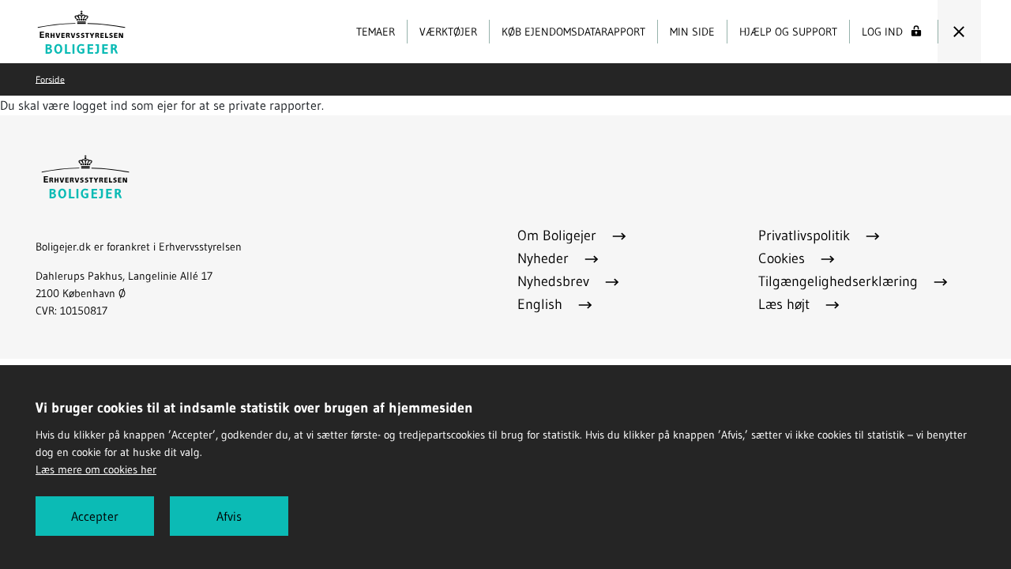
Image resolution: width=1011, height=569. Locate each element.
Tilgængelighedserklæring (840, 281)
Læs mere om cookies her (96, 469)
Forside (50, 79)
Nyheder (545, 258)
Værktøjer (448, 31)
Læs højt (786, 304)
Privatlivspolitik (806, 235)
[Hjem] (82, 30)
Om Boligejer (558, 235)
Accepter (94, 516)
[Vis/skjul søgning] (958, 31)
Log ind (882, 31)
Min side (692, 31)
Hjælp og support (788, 31)
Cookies (783, 258)
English (541, 304)
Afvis (229, 516)
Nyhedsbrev (555, 281)
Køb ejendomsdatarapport (573, 31)
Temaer (375, 31)
